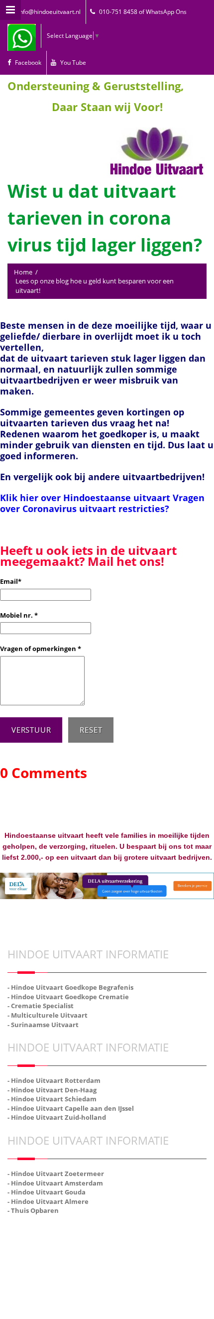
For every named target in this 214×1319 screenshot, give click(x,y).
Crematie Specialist (107, 1242)
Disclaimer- (94, 1231)
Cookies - (63, 1231)
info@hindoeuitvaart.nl (49, 11)
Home (23, 271)
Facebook (28, 62)
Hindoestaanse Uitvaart (39, 1242)
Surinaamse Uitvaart (107, 1253)
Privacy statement (138, 1231)
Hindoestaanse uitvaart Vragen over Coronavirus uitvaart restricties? (102, 503)
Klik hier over (31, 498)
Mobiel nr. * (19, 615)
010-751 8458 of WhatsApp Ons (143, 11)
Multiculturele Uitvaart (173, 1242)
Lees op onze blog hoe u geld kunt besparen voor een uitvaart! (94, 285)
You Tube (73, 62)
